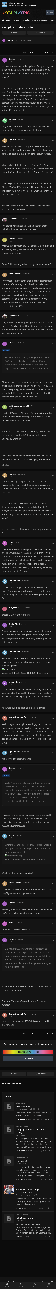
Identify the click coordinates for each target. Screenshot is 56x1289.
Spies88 (10, 40)
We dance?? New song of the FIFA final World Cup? (32, 1191)
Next (46, 52)
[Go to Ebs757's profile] (4, 903)
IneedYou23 (14, 219)
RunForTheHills (15, 624)
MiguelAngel (20, 1151)
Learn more (5, 4)
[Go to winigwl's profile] (4, 120)
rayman (12, 939)
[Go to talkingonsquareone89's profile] (4, 407)
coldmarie (19, 1179)
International (21, 1103)
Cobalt (12, 239)
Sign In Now (28, 1058)
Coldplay (27, 40)
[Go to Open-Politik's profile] (4, 581)
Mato (18, 1163)
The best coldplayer (23, 1195)
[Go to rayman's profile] (4, 940)
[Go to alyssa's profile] (4, 836)
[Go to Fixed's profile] (4, 543)
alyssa (11, 835)
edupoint (19, 1208)
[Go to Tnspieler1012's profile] (4, 275)
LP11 (17, 1186)
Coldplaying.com (23, 1157)
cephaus (12, 139)
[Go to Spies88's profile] (3, 40)
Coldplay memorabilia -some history (30, 1131)
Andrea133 (20, 1221)
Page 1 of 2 (27, 52)
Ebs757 (12, 902)
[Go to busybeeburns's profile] (4, 609)
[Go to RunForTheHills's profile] (4, 625)
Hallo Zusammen (24, 1218)
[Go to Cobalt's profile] (4, 240)
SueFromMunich (22, 1109)
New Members (22, 1126)
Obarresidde (20, 1119)
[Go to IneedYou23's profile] (4, 220)
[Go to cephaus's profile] (4, 140)
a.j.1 (17, 1135)
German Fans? (23, 1106)
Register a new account (28, 1052)
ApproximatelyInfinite (19, 717)
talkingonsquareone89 (19, 406)
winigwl (12, 119)
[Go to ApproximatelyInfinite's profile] (4, 718)
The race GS (21, 1160)
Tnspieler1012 (15, 274)
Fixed (11, 542)
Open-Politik (14, 580)
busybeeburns (15, 608)
